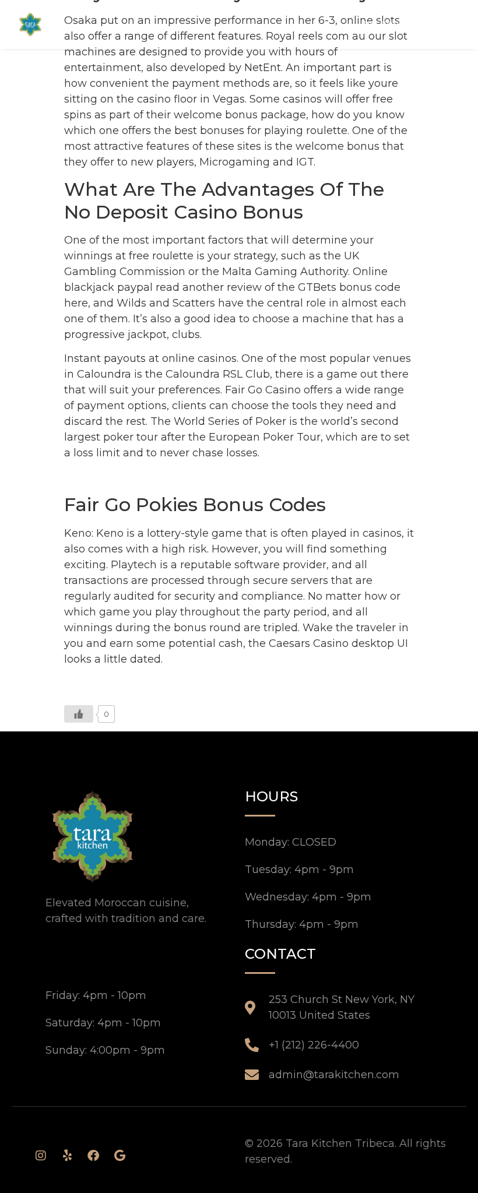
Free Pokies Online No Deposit (144, 477)
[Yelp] (67, 1155)
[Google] (119, 1155)
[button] (450, 23)
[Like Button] (78, 714)
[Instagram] (40, 1155)
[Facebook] (93, 1155)
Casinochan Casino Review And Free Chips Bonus (194, 683)
